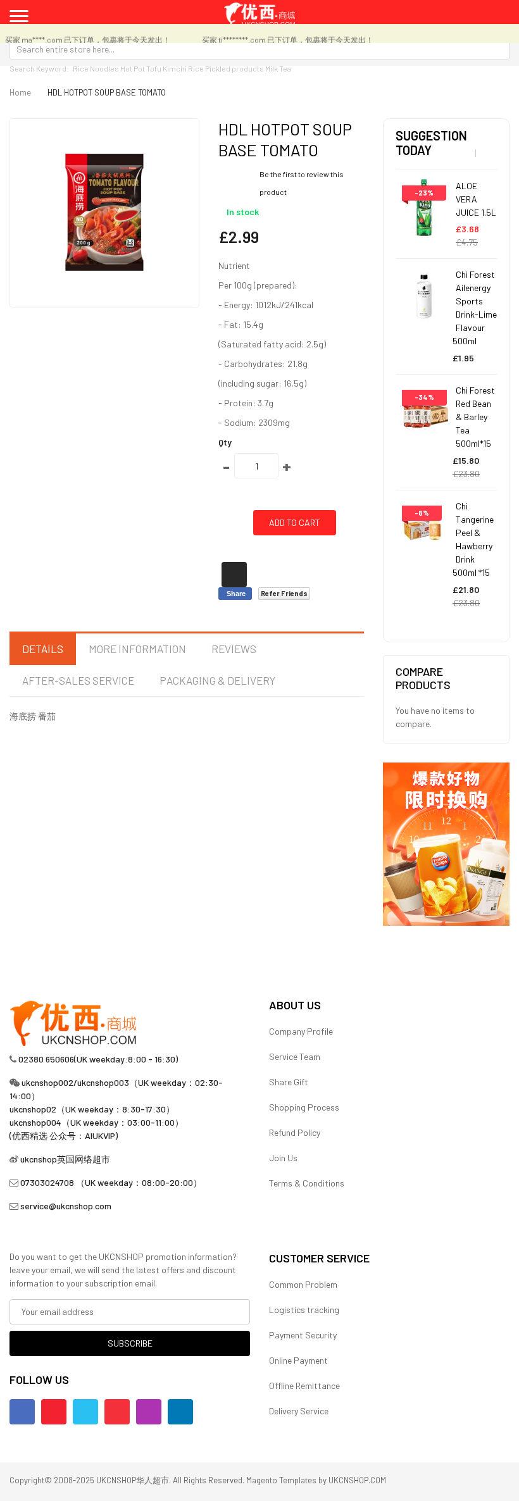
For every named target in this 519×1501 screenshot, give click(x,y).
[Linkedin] (180, 1411)
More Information (137, 648)
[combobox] (259, 48)
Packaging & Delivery (217, 680)
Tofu (153, 68)
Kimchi (175, 68)
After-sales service (78, 680)
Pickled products (234, 68)
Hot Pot (132, 68)
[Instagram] (148, 1411)
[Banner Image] (446, 842)
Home (20, 92)
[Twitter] (85, 1411)
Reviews (233, 648)
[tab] (42, 649)
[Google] (117, 1411)
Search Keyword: (39, 68)
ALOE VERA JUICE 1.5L (476, 199)
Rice (196, 68)
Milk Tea (278, 68)
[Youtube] (53, 1411)
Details (42, 648)
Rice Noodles (96, 68)
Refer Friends (284, 593)
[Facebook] (22, 1411)
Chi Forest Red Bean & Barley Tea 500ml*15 (475, 417)
